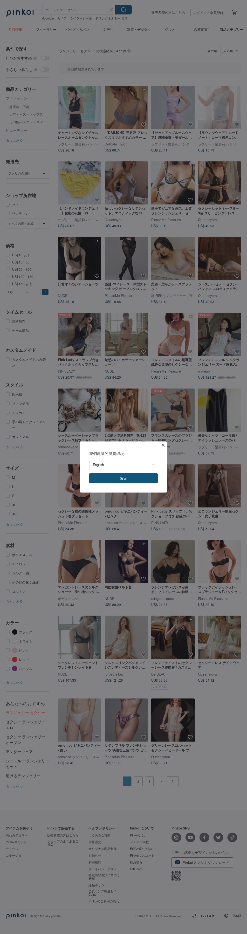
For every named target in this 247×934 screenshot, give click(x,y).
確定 (123, 478)
